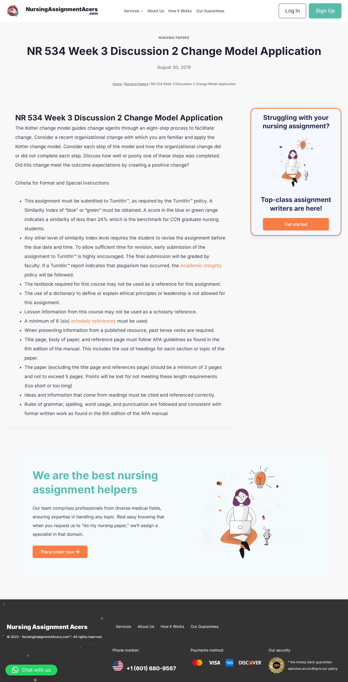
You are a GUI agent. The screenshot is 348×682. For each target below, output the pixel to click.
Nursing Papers (174, 38)
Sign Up (325, 11)
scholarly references (93, 321)
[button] (31, 670)
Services (123, 626)
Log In (292, 11)
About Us (155, 10)
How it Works (180, 10)
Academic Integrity (201, 265)
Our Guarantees (210, 10)
